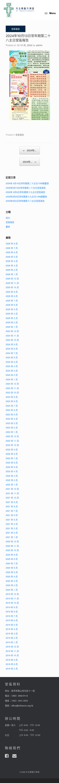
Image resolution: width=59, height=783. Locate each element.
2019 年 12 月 (12, 594)
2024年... (29, 150)
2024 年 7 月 (12, 353)
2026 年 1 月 (12, 274)
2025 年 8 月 (12, 296)
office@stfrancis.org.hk (22, 705)
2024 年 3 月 (12, 370)
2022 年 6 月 (12, 462)
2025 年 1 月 (12, 326)
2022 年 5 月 (12, 467)
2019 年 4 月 (12, 629)
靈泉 (8, 226)
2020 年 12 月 (12, 541)
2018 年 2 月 (12, 668)
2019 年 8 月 (12, 611)
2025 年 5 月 (12, 309)
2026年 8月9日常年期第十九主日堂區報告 (25, 192)
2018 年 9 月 (12, 659)
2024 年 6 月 (12, 357)
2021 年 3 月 (12, 528)
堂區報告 (19, 134)
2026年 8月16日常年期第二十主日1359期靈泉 (27, 183)
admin (39, 45)
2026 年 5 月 (12, 256)
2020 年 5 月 (12, 572)
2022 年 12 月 (12, 436)
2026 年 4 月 (12, 261)
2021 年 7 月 (12, 510)
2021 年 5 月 (12, 519)
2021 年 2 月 (12, 532)
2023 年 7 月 (12, 405)
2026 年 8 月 (12, 243)
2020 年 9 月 (12, 554)
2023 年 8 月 (12, 401)
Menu (52, 13)
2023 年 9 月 (12, 396)
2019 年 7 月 (12, 616)
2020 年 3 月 (12, 580)
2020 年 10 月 (12, 550)
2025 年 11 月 (12, 283)
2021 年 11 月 (12, 493)
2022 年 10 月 (12, 445)
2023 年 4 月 (12, 418)
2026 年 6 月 (12, 252)
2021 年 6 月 (12, 515)
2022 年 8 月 (12, 453)
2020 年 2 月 (12, 585)
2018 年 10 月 (12, 655)
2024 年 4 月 (12, 366)
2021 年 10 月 (12, 497)
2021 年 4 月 (12, 523)
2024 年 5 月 (12, 361)
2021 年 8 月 (12, 506)
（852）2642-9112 (19, 695)
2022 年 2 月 (12, 480)
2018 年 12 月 (12, 646)
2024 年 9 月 (12, 344)
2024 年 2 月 (12, 374)
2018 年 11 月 (12, 651)
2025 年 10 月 (12, 287)
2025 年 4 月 (12, 313)
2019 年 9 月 (12, 607)
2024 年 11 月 (12, 335)
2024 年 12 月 (12, 331)
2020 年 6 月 (12, 567)
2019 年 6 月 (12, 620)
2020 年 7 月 (12, 563)
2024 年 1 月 (12, 379)
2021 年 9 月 (12, 502)
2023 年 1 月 (12, 431)
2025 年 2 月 (12, 322)
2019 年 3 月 (12, 633)
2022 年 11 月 (12, 440)
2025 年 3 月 (12, 318)
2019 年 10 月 (12, 602)
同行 (8, 217)
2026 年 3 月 (12, 265)
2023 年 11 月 (12, 388)
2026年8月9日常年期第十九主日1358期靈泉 (26, 196)
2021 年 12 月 (12, 488)
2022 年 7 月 (12, 458)
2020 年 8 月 (12, 558)
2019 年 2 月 (12, 637)
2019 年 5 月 (12, 624)
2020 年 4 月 (12, 576)
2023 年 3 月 (12, 423)
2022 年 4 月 (12, 471)
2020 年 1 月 (12, 589)
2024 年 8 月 (12, 348)
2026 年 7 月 (12, 247)
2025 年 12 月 (12, 278)
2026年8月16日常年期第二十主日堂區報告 (26, 187)
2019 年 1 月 (12, 642)
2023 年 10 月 (12, 392)
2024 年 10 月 (12, 339)
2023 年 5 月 (12, 414)
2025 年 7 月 (12, 300)
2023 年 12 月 (12, 383)
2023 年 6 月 (12, 410)
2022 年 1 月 (12, 484)
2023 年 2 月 (12, 427)
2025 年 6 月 (12, 304)
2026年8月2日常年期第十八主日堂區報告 (25, 200)
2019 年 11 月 (12, 598)
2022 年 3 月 (12, 475)
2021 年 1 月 (12, 537)
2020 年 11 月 (12, 545)
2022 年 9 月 (12, 449)
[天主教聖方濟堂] (19, 10)
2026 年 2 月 (12, 269)
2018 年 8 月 (12, 664)
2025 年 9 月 (12, 291)
